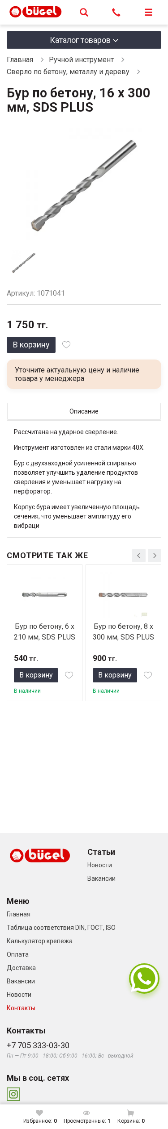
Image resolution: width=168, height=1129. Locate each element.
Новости (99, 865)
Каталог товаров (80, 40)
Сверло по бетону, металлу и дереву (68, 71)
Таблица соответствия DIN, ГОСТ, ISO (61, 927)
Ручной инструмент (81, 59)
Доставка (21, 967)
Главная (20, 59)
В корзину (31, 344)
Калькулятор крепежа (40, 941)
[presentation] (139, 555)
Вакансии (101, 878)
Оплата (18, 954)
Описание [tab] (84, 411)
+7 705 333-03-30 (38, 1045)
